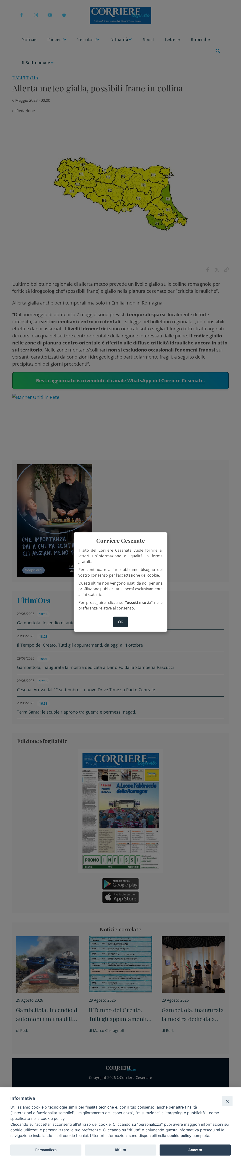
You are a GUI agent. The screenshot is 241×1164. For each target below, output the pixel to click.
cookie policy (179, 1135)
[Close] (227, 1101)
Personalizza (45, 1150)
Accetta (195, 1150)
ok (120, 621)
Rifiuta (120, 1150)
